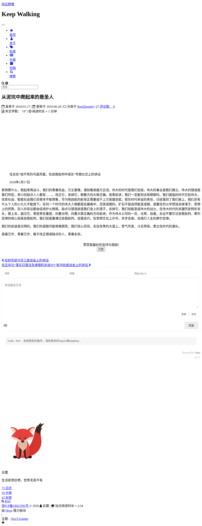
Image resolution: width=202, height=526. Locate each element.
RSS (7, 501)
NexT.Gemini (19, 518)
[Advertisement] (101, 141)
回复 (191, 325)
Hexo (9, 510)
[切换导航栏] (3, 24)
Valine (197, 352)
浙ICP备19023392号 (15, 505)
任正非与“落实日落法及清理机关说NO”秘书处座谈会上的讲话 (45, 265)
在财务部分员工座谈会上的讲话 (26, 260)
